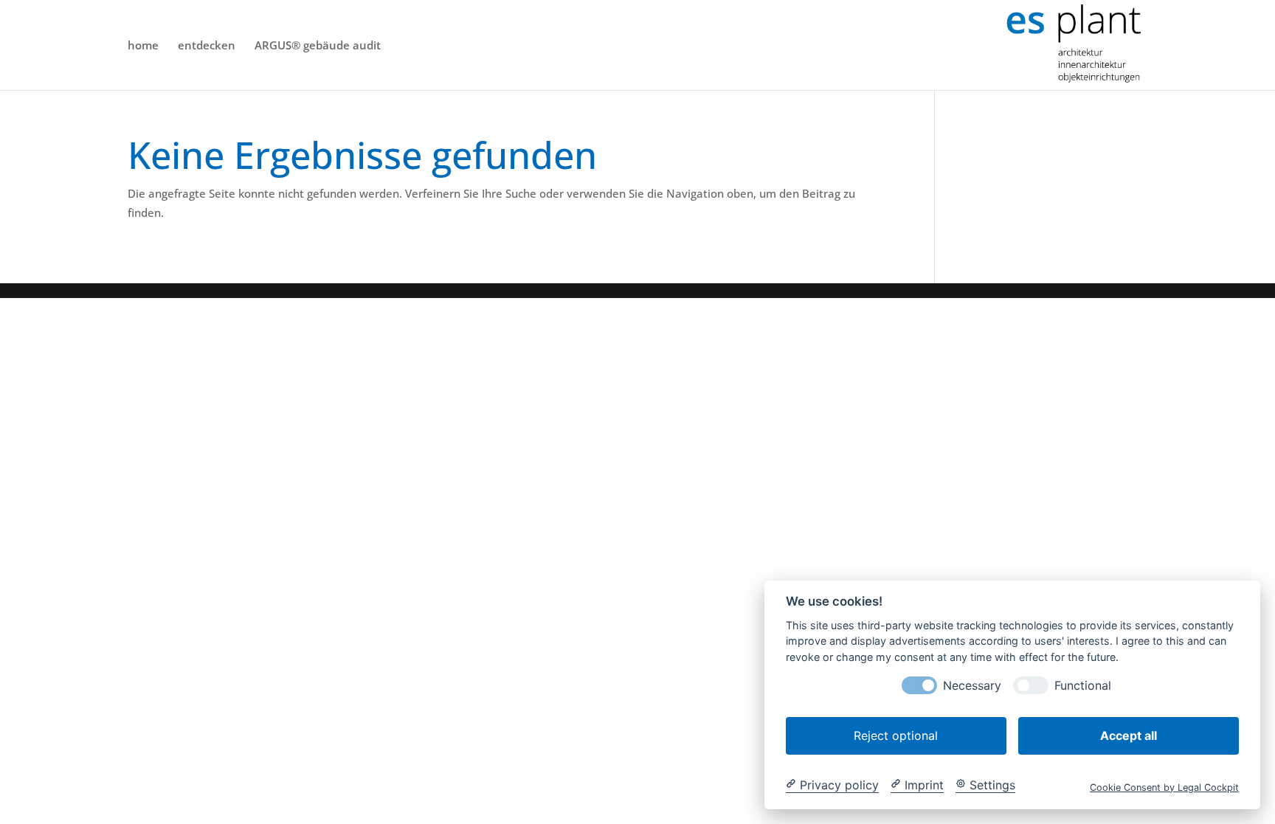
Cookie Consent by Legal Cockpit (1164, 786)
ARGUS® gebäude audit (318, 46)
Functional (1082, 685)
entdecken (206, 46)
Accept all (1128, 734)
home (143, 46)
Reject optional (896, 734)
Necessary (972, 685)
